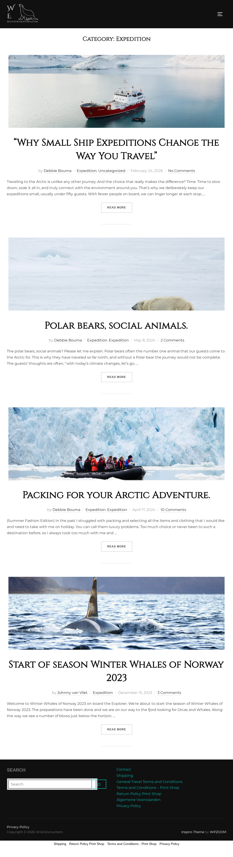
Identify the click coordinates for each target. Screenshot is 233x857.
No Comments (181, 171)
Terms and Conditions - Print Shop (132, 844)
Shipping (124, 775)
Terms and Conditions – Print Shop (147, 787)
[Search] (98, 784)
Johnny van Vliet (72, 692)
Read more (119, 207)
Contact (123, 769)
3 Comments (169, 692)
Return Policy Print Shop (138, 794)
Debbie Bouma (57, 171)
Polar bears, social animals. (116, 325)
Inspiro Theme (192, 832)
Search (16, 769)
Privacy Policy (128, 806)
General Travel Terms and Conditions (149, 782)
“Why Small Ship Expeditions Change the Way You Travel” (116, 149)
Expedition (87, 171)
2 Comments (172, 340)
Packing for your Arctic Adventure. (116, 495)
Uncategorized (111, 171)
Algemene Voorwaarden (138, 800)
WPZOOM (218, 832)
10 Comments (173, 510)
